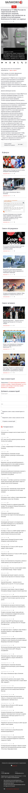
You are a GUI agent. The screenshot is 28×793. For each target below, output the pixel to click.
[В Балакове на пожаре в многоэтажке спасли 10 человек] (8, 430)
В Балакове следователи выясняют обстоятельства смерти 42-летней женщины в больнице (13, 514)
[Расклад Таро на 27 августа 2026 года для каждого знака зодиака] (8, 544)
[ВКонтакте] (6, 63)
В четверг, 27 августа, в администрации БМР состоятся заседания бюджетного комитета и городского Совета (13, 738)
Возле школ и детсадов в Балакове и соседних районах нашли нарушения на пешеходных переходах (13, 271)
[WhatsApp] (26, 63)
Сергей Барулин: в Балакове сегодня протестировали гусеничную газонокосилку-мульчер (12, 455)
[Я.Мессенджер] (2, 63)
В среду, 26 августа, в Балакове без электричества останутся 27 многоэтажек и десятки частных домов (14, 598)
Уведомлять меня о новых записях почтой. (13, 417)
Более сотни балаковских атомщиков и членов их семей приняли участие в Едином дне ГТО (13, 345)
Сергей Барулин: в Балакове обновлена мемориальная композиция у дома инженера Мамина (12, 666)
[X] (18, 63)
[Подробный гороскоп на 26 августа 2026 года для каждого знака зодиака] (13, 720)
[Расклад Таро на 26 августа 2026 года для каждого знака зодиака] (13, 703)
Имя (2, 404)
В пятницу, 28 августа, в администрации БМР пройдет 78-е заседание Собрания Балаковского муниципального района (13, 369)
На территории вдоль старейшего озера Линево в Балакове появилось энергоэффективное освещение (13, 631)
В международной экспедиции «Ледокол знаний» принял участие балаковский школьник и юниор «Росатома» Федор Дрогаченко (13, 747)
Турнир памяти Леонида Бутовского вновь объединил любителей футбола (14, 170)
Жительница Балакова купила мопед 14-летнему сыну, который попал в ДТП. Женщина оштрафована (13, 648)
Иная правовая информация (12, 789)
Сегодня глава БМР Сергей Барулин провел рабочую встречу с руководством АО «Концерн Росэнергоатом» (13, 622)
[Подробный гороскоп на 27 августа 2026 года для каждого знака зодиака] (8, 551)
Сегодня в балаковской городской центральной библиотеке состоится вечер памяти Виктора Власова (13, 689)
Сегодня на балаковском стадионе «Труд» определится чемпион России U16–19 (14, 293)
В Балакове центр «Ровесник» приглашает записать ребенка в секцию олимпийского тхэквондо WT (12, 657)
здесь (11, 70)
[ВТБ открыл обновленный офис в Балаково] (14, 184)
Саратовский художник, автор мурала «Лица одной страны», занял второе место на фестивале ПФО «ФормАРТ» (14, 680)
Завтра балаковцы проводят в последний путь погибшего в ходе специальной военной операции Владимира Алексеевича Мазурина (14, 640)
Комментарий (4, 393)
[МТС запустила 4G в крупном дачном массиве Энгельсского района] (8, 437)
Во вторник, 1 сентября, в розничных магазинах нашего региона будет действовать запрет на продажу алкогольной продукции (13, 481)
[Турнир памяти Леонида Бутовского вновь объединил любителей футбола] (14, 162)
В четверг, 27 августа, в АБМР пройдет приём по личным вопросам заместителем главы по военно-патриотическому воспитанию (13, 532)
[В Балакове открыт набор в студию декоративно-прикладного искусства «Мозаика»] (8, 495)
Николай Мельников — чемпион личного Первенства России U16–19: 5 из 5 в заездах (13, 322)
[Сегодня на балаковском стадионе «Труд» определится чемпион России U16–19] (14, 285)
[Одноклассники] (10, 63)
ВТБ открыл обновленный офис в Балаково (12, 673)
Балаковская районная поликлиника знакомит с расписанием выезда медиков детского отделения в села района (13, 472)
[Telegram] (14, 63)
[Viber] (22, 63)
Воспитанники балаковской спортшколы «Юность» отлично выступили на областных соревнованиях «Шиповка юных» (12, 698)
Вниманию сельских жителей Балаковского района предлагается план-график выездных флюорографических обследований (12, 464)
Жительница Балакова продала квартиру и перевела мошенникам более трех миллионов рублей (13, 247)
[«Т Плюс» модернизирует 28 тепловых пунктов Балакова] (8, 444)
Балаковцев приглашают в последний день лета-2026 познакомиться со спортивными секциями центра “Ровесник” (12, 523)
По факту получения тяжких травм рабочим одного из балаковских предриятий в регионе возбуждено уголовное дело (12, 613)
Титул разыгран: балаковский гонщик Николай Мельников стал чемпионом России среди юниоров (13, 490)
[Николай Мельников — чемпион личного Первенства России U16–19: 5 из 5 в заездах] (14, 313)
